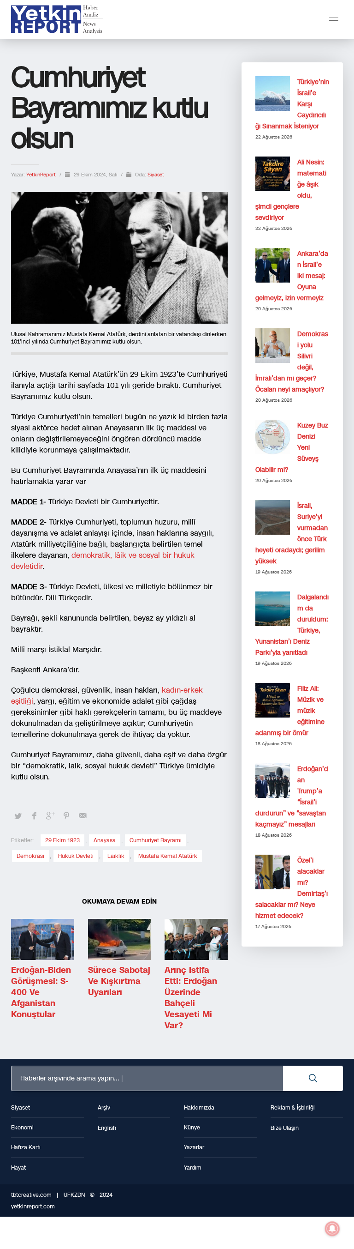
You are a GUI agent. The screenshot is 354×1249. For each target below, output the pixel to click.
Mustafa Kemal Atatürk (167, 856)
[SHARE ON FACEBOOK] (34, 816)
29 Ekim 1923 (62, 840)
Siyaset (156, 174)
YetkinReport (41, 174)
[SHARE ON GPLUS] (50, 816)
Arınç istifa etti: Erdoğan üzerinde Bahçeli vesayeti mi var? (191, 998)
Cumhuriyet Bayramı (156, 840)
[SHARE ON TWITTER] (18, 816)
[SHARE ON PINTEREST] (66, 816)
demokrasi (30, 856)
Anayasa (105, 840)
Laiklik (115, 856)
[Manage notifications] (332, 1228)
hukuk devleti (76, 856)
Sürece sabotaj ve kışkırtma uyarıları (119, 981)
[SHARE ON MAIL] (82, 816)
